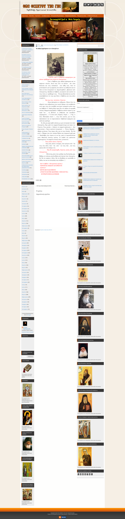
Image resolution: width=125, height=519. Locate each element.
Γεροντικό (37, 15)
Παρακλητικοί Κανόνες (70, 15)
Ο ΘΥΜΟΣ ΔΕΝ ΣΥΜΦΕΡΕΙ (27, 62)
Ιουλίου (23, 213)
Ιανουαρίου (24, 189)
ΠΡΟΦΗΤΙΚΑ (24, 174)
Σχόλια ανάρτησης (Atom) (46, 229)
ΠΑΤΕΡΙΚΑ (24, 170)
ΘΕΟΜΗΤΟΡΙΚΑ (25, 150)
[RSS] (102, 5)
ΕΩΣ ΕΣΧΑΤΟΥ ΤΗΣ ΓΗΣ (62, 512)
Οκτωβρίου (24, 206)
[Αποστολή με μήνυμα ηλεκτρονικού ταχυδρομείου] (36, 180)
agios (73, 512)
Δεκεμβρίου (24, 245)
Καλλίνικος (87, 87)
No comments (40, 46)
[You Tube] (98, 5)
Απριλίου (24, 186)
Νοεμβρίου (24, 247)
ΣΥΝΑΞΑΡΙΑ (24, 176)
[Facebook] (85, 5)
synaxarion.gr (90, 96)
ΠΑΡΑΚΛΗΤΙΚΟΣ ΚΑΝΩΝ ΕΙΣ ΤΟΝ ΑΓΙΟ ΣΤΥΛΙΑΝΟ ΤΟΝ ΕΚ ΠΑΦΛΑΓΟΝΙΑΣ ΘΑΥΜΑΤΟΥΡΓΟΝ (91, 135)
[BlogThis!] (38, 180)
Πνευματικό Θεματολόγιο (57, 15)
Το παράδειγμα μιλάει (26, 67)
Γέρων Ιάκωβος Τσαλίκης (27, 129)
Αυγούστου (24, 198)
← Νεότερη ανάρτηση (40, 185)
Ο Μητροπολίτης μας (92, 15)
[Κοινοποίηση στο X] (39, 180)
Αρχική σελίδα (48, 185)
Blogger (29, 314)
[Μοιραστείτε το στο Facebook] (40, 180)
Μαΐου (23, 191)
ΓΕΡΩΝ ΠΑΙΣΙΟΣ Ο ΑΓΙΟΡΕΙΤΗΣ (62, 45)
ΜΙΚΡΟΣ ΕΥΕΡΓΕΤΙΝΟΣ (26, 159)
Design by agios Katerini (72, 514)
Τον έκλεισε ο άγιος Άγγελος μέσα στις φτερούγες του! (26, 73)
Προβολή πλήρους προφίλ (27, 332)
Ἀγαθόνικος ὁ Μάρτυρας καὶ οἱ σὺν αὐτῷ (90, 65)
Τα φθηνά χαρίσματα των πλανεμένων (47, 48)
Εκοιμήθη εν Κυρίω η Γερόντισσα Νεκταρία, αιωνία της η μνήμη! (27, 56)
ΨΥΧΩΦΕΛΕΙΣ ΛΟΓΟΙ (26, 178)
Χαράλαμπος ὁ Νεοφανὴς (92, 91)
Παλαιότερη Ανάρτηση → (70, 185)
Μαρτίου (24, 196)
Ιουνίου (23, 216)
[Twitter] (88, 5)
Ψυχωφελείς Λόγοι (81, 15)
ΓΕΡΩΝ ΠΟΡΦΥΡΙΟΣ (26, 136)
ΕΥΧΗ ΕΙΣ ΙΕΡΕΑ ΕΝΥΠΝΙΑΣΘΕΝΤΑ (90, 172)
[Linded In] (95, 5)
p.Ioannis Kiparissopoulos (48, 45)
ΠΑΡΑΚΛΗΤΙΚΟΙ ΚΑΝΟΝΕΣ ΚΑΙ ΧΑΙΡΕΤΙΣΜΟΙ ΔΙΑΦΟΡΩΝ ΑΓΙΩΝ (27, 166)
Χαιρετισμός (25, 15)
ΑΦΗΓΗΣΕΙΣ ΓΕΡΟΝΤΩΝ (27, 114)
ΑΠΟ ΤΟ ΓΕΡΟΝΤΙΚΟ (26, 112)
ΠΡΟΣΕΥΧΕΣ (24, 172)
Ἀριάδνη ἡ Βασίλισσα (90, 71)
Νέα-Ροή (31, 15)
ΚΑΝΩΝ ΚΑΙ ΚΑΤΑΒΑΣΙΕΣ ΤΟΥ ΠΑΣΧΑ (91, 140)
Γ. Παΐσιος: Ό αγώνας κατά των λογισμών (92, 153)
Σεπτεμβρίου (25, 208)
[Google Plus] (92, 5)
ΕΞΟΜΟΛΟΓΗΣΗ (25, 138)
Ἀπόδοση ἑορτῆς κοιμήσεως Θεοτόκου (90, 80)
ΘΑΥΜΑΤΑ (24, 144)
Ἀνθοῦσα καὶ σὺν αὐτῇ (88, 66)
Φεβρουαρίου (25, 193)
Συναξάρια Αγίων (46, 15)
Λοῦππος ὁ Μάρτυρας (88, 81)
